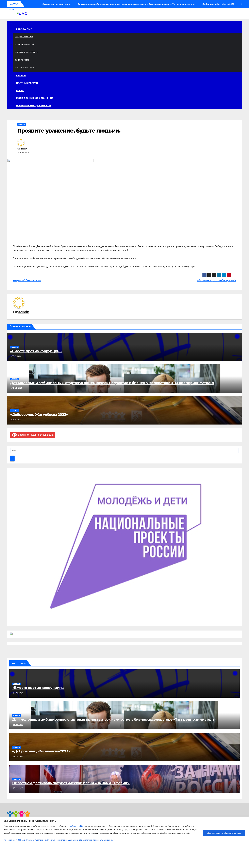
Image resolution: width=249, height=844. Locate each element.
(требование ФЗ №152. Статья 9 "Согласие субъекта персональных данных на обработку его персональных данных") (60, 840)
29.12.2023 (18, 756)
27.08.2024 (18, 693)
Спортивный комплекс (26, 52)
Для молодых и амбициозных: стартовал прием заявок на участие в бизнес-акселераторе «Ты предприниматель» (112, 383)
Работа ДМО (24, 29)
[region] (124, 830)
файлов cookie (76, 826)
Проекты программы (25, 68)
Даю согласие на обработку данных (224, 833)
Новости (21, 124)
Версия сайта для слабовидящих (35, 435)
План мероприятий (24, 45)
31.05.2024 (18, 725)
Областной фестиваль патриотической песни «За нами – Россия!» (71, 783)
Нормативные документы (33, 105)
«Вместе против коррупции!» (36, 351)
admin (24, 148)
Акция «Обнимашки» (27, 280)
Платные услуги (27, 83)
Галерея (21, 75)
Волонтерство (22, 60)
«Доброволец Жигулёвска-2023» (39, 414)
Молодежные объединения (34, 98)
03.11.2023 (18, 788)
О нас (20, 90)
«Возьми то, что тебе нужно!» (216, 280)
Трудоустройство (24, 37)
